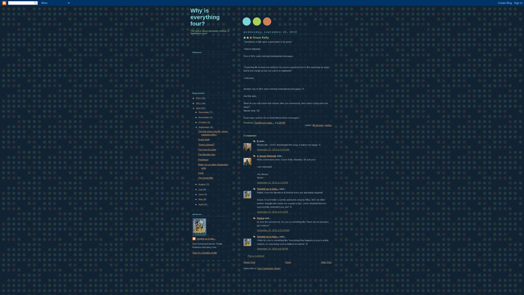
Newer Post (249, 262)
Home (288, 262)
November (204, 117)
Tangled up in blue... (268, 189)
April (201, 204)
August (202, 184)
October (203, 122)
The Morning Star (206, 154)
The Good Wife (205, 178)
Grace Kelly (204, 139)
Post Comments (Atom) (269, 268)
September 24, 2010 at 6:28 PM (272, 248)
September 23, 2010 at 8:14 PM (272, 212)
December (204, 112)
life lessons (318, 125)
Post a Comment (256, 256)
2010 (198, 108)
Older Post (326, 262)
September (204, 127)
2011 (198, 103)
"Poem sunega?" (206, 144)
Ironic (201, 173)
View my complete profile (204, 253)
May (201, 199)
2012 (198, 98)
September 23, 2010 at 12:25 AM (273, 149)
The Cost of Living (207, 149)
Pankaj (260, 218)
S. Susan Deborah (266, 156)
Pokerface (203, 159)
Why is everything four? (205, 17)
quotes (328, 125)
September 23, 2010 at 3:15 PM (272, 182)
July (201, 189)
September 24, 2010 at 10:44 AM (273, 230)
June (201, 194)
